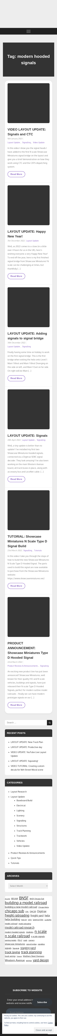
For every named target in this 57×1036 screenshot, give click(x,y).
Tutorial (19, 956)
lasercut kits (38, 919)
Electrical (21, 805)
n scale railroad (17, 936)
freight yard (36, 915)
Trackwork (22, 835)
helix (47, 915)
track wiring (10, 956)
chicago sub (14, 911)
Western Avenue (15, 960)
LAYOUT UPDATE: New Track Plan (27, 742)
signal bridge (31, 944)
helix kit (24, 920)
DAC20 (33, 911)
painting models (10, 940)
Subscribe (42, 1002)
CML (27, 912)
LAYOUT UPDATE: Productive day (26, 747)
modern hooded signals (15, 932)
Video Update (39, 142)
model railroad (11, 923)
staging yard (28, 948)
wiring (29, 960)
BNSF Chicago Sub (37, 898)
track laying (12, 952)
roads (25, 940)
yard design (41, 960)
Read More (16, 175)
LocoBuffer (48, 920)
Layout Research (19, 791)
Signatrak (16, 948)
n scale (41, 931)
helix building (12, 919)
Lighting (20, 810)
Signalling (26, 142)
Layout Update (14, 142)
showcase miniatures (15, 944)
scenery (31, 940)
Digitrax (41, 911)
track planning (31, 952)
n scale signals (38, 936)
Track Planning (24, 830)
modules (29, 932)
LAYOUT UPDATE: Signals (27, 435)
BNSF (23, 898)
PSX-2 (20, 940)
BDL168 (14, 898)
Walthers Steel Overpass (33, 956)
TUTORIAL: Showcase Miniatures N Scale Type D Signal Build (27, 541)
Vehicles (21, 841)
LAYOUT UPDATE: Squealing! (24, 761)
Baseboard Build (24, 800)
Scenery (20, 815)
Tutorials (38, 550)
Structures (22, 825)
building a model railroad (26, 902)
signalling (41, 944)
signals (8, 948)
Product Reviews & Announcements (23, 666)
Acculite (7, 899)
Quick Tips (16, 858)
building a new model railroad (21, 906)
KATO (30, 920)
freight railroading (17, 915)
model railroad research (19, 927)
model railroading (25, 924)
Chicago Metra (43, 907)
